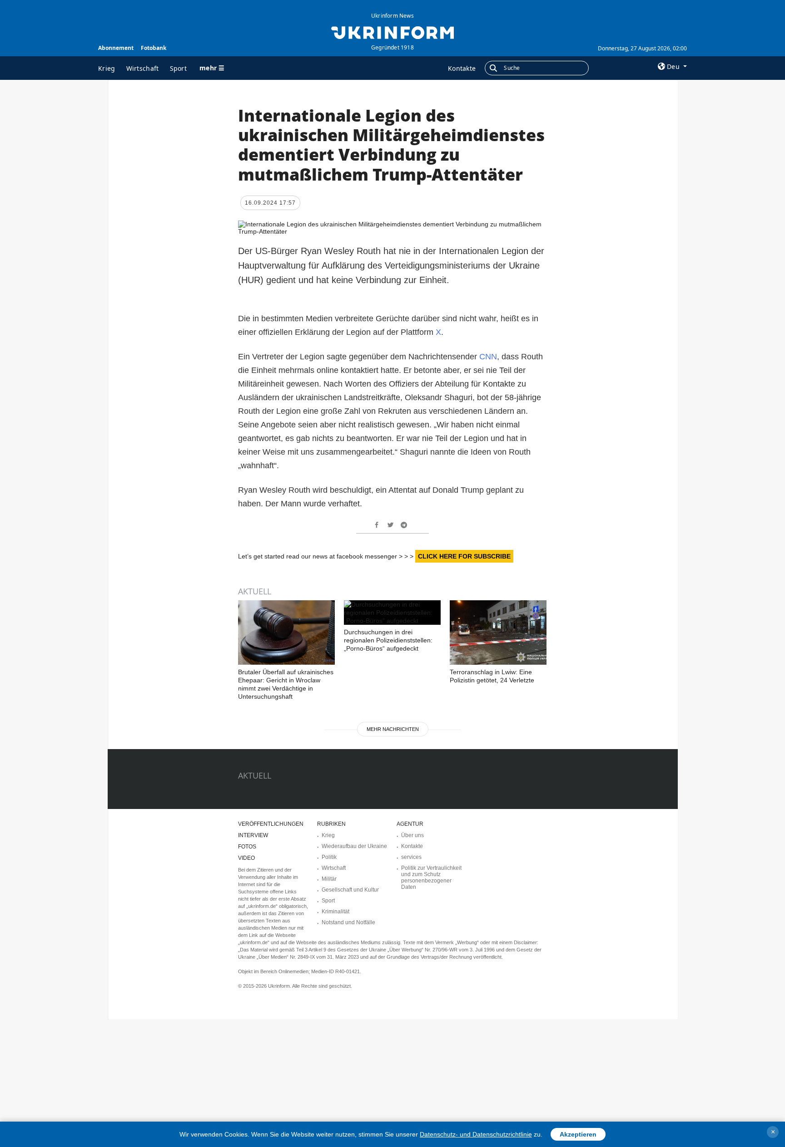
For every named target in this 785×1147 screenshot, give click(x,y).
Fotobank (153, 48)
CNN (488, 356)
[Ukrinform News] (392, 32)
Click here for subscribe (464, 556)
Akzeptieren (578, 1134)
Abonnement (116, 48)
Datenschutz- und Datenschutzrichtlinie (476, 1134)
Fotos (247, 846)
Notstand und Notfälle (348, 922)
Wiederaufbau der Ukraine (354, 846)
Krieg (106, 68)
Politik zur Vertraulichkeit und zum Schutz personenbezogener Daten (431, 877)
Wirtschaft (142, 68)
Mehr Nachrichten (393, 729)
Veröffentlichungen (270, 824)
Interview (253, 835)
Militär (329, 879)
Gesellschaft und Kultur (350, 890)
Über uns (412, 835)
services (411, 857)
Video (246, 858)
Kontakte (462, 68)
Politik (329, 857)
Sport (178, 68)
